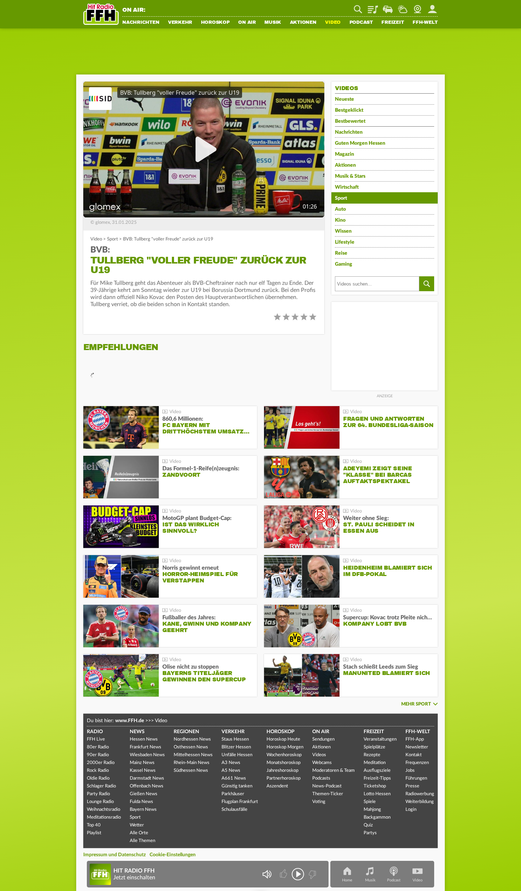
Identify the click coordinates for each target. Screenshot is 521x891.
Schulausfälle (234, 809)
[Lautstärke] (266, 874)
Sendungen (323, 739)
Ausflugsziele (377, 770)
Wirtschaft (347, 187)
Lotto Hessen (377, 794)
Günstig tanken (237, 786)
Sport (112, 239)
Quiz (368, 825)
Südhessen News (191, 770)
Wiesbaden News (147, 755)
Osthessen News (191, 747)
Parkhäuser (233, 794)
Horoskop (215, 22)
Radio (95, 731)
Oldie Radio (98, 778)
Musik (272, 22)
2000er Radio (100, 762)
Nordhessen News (192, 739)
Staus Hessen (235, 739)
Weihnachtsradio (103, 809)
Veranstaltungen (380, 739)
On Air (247, 22)
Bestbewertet (350, 121)
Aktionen (303, 22)
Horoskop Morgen (285, 747)
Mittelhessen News (193, 755)
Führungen (416, 778)
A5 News (231, 770)
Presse (412, 786)
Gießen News (143, 794)
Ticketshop (375, 786)
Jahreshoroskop (282, 770)
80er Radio (98, 747)
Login (410, 809)
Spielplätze (374, 747)
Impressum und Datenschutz (114, 854)
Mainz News (142, 762)
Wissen (343, 231)
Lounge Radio (100, 801)
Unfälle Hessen (237, 755)
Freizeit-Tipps (377, 778)
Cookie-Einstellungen (173, 854)
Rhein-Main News (191, 762)
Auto (340, 209)
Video (333, 22)
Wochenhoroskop (284, 755)
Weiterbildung (419, 801)
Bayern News (143, 809)
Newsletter (416, 747)
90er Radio (98, 755)
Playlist (373, 7)
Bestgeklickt (349, 110)
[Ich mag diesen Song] (284, 874)
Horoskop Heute (283, 739)
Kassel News (143, 770)
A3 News (231, 762)
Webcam (417, 7)
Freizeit (392, 22)
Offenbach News (146, 786)
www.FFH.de (129, 720)
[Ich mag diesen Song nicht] (312, 874)
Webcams (322, 762)
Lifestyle (344, 242)
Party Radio (98, 794)
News (137, 731)
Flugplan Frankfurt (240, 801)
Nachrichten (140, 22)
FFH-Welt (425, 22)
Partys (370, 833)
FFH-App (414, 739)
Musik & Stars (350, 176)
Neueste (344, 99)
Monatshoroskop (284, 762)
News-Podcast (327, 786)
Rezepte (372, 755)
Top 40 (94, 825)
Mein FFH (432, 7)
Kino (340, 220)
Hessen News (144, 739)
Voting (318, 801)
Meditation (375, 762)
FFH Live (96, 739)
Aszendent (277, 786)
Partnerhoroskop (284, 778)
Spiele (370, 801)
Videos (319, 755)
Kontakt (413, 755)
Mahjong (372, 809)
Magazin (344, 154)
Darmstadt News (147, 778)
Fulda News (141, 801)
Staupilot (387, 7)
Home (347, 880)
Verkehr (180, 22)
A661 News (234, 778)
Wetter (402, 7)
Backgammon (377, 817)
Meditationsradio (104, 817)
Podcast (361, 22)
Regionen (186, 731)
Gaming (343, 264)
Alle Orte (139, 833)
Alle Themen (142, 841)
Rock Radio (98, 770)
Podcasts (321, 778)
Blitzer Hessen (236, 747)
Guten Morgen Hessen (360, 143)
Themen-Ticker (327, 794)
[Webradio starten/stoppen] (298, 874)
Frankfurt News (145, 747)
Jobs (410, 770)
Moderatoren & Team (333, 770)
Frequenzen (417, 762)
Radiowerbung (419, 794)
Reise (341, 253)
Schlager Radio (101, 786)
